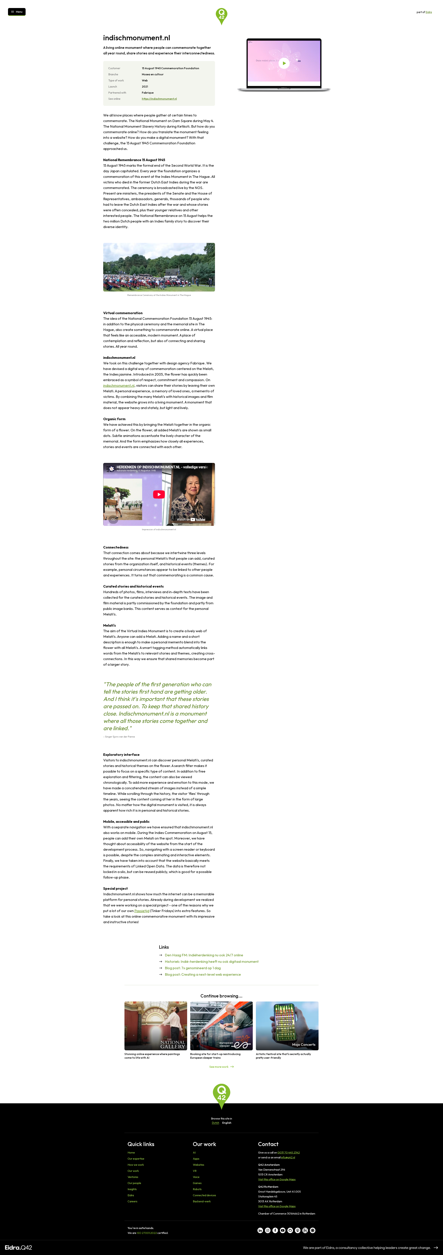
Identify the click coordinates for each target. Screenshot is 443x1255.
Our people (134, 1183)
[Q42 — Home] (221, 16)
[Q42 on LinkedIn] (260, 1230)
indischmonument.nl (118, 385)
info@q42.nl (288, 1157)
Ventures (133, 1177)
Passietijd (141, 911)
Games (197, 1183)
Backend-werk (202, 1201)
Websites (198, 1164)
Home (131, 1152)
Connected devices (204, 1195)
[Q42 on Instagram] (267, 1230)
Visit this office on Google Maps (277, 1179)
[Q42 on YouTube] (282, 1230)
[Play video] (284, 63)
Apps (196, 1158)
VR (195, 1171)
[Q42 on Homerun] (312, 1230)
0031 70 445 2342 (288, 1152)
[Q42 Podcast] (297, 1230)
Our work (133, 1171)
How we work (136, 1164)
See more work (218, 1066)
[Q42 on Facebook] (275, 1230)
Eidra (429, 12)
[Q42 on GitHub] (290, 1230)
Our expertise (136, 1158)
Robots (197, 1189)
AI (194, 1152)
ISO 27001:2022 (147, 1233)
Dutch (215, 1122)
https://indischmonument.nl (159, 98)
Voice (196, 1177)
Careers (132, 1201)
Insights (132, 1189)
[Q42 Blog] (305, 1230)
